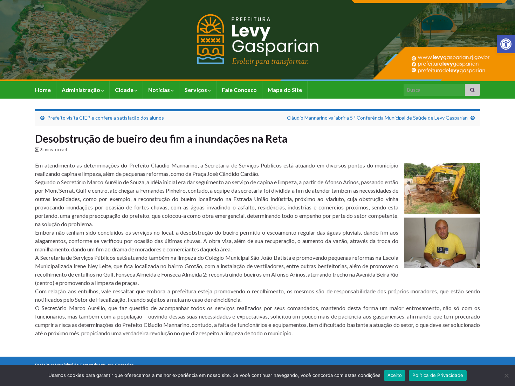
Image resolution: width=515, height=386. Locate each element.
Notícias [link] (159, 89)
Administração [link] (81, 89)
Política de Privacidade (437, 375)
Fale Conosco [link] (239, 89)
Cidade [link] (125, 89)
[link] (506, 44)
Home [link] (43, 89)
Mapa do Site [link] (285, 89)
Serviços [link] (196, 89)
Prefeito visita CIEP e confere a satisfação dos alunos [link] (105, 118)
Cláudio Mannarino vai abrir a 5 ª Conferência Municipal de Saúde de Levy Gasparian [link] (377, 118)
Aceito (394, 375)
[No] (506, 375)
